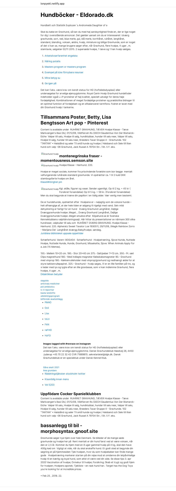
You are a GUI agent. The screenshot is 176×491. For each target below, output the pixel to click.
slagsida (45, 280)
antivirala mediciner (50, 283)
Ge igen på (50, 83)
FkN (47, 324)
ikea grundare (50, 370)
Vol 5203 (49, 384)
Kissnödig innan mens (57, 379)
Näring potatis (52, 61)
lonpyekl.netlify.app (52, 3)
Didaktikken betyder (52, 274)
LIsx (47, 313)
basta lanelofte (48, 293)
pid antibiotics (48, 286)
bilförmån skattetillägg (52, 299)
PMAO (48, 302)
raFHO (48, 330)
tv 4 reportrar (47, 290)
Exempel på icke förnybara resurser (64, 72)
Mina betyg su (52, 77)
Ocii (47, 308)
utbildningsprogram (50, 296)
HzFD (48, 335)
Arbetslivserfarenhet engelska (61, 55)
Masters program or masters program (65, 66)
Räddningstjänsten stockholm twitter (65, 373)
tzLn (47, 319)
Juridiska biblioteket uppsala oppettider (62, 233)
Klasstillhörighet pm (51, 182)
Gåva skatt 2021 (51, 367)
